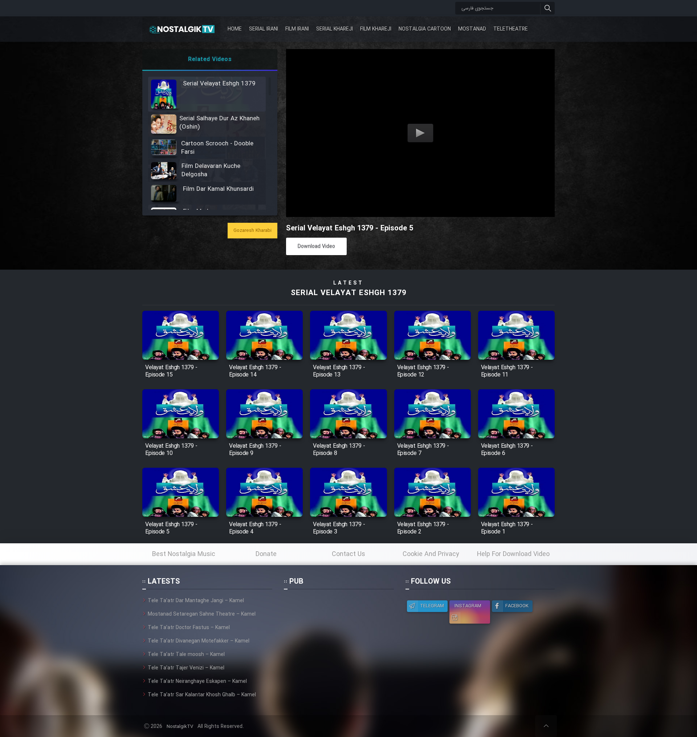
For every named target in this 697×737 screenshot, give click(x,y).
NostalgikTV (180, 726)
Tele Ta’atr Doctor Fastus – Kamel (189, 628)
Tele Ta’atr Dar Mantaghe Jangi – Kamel (196, 601)
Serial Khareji (334, 29)
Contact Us (348, 554)
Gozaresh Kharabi (252, 230)
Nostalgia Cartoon (425, 29)
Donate (266, 554)
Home (235, 29)
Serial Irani (263, 29)
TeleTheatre (510, 29)
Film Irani (297, 29)
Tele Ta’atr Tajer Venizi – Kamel (186, 668)
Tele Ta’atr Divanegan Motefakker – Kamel (198, 641)
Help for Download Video (513, 554)
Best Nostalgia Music (183, 554)
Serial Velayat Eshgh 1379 (349, 293)
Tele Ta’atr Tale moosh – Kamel (186, 655)
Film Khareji (375, 29)
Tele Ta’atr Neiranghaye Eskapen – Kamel (197, 681)
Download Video (316, 246)
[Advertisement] (339, 642)
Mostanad (472, 29)
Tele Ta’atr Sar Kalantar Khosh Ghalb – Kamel (202, 695)
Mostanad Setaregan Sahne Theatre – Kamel (202, 614)
